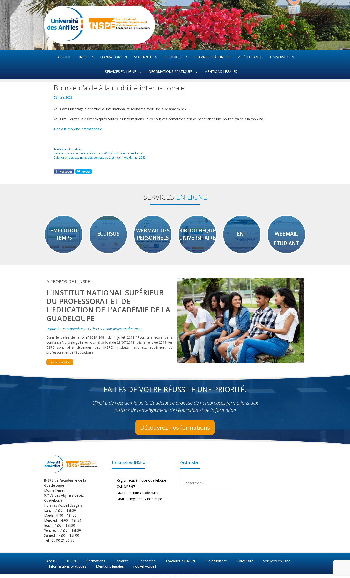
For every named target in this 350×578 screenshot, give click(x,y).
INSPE (84, 57)
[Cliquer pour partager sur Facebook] (64, 172)
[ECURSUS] (108, 252)
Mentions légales (220, 71)
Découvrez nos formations (175, 427)
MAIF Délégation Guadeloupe (139, 499)
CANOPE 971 (127, 486)
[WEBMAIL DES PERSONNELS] (152, 252)
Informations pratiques (170, 71)
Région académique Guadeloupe (142, 480)
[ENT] (241, 252)
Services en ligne (120, 71)
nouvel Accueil (144, 566)
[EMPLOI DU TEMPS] (63, 252)
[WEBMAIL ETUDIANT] (286, 252)
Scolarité (143, 57)
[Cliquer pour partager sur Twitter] (83, 172)
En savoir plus (59, 362)
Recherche (173, 57)
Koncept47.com (195, 576)
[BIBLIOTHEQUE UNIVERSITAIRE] (197, 252)
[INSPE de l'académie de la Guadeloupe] (97, 40)
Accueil (64, 57)
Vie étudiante (250, 57)
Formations (111, 57)
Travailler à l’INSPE (212, 57)
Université (279, 57)
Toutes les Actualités (68, 149)
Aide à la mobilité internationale (78, 129)
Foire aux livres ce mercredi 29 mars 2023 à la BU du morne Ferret (98, 153)
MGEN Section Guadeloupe (138, 492)
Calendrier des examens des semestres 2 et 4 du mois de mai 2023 (100, 157)
